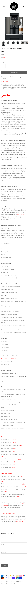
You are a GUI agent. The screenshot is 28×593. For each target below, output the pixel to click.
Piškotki (2, 583)
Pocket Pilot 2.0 (20, 214)
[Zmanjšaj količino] (3, 66)
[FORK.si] (14, 6)
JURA (4, 57)
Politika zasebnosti (19, 581)
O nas (2, 581)
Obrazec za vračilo (9, 583)
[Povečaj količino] (11, 66)
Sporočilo (3, 552)
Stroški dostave (4, 81)
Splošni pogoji (12, 581)
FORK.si (5, 587)
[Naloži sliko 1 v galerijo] (14, 27)
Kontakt (6, 581)
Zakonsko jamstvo (17, 583)
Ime (2, 537)
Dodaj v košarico (14, 72)
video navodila (19, 521)
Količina (3, 63)
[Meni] (1, 6)
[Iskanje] (5, 6)
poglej (14, 439)
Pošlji (4, 565)
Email (2, 545)
